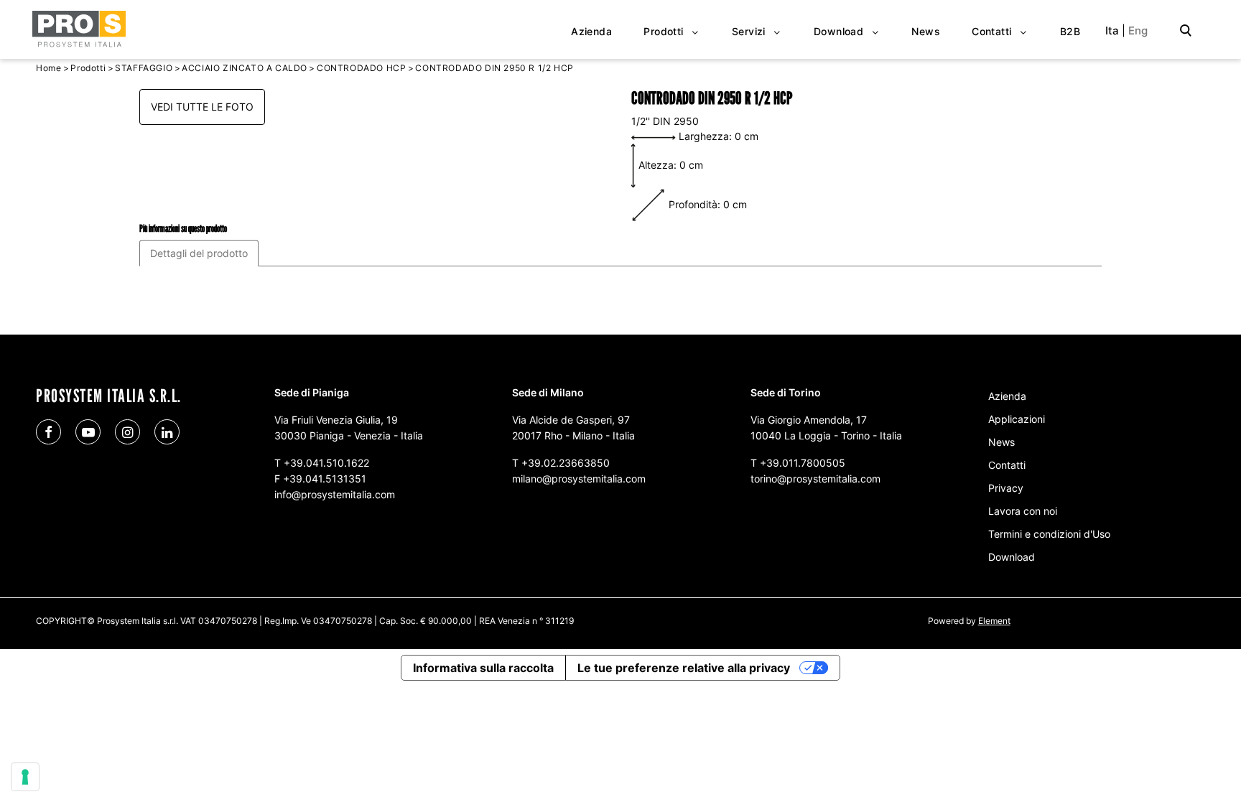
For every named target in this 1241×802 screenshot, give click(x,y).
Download (1011, 557)
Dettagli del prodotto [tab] (199, 253)
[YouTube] (88, 431)
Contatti (1007, 465)
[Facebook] (48, 431)
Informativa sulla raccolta (483, 668)
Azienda (1007, 396)
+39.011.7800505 (802, 463)
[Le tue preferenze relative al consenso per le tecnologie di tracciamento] (25, 777)
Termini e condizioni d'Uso (1049, 534)
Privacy (1005, 488)
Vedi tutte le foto (202, 107)
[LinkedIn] (167, 431)
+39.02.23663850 (565, 463)
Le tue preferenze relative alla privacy (683, 668)
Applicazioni (1016, 419)
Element (994, 620)
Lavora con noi (1022, 511)
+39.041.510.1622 (326, 463)
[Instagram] (127, 431)
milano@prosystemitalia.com (579, 478)
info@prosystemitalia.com (334, 494)
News (1001, 442)
